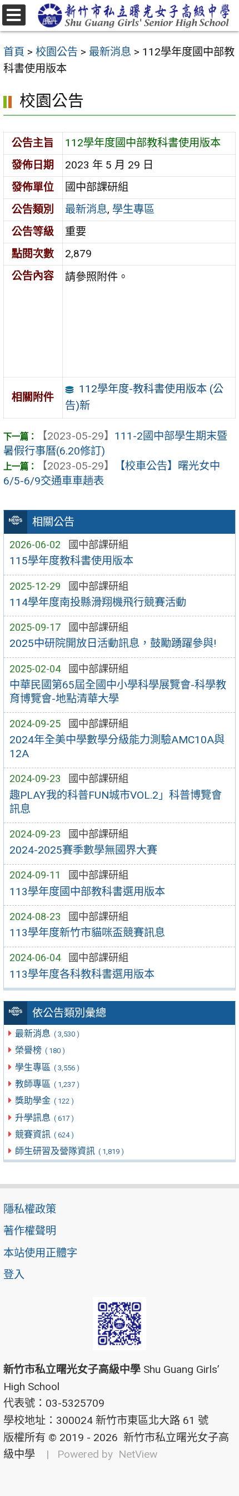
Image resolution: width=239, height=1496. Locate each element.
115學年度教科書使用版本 (71, 560)
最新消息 (47, 1033)
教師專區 (47, 1084)
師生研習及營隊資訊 (69, 1151)
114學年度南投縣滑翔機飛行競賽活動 (97, 602)
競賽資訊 (44, 1134)
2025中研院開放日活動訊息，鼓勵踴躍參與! (112, 643)
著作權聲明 (29, 1230)
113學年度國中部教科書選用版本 (87, 891)
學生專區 (47, 1067)
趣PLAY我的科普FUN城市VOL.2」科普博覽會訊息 (115, 802)
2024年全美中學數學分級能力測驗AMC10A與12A (117, 746)
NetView (137, 1454)
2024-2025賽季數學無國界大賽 (83, 850)
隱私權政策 (29, 1209)
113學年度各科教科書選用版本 (82, 974)
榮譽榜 (39, 1050)
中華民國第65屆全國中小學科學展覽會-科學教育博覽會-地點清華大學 (117, 691)
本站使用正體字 (40, 1253)
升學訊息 (44, 1117)
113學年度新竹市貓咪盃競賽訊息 (87, 932)
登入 (13, 1274)
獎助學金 (44, 1100)
